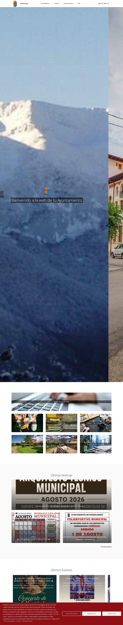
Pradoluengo (24, 3)
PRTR (79, 3)
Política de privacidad (9, 621)
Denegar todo (91, 613)
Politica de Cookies (27, 621)
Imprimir (18, 621)
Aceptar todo (112, 613)
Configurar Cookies (71, 613)
